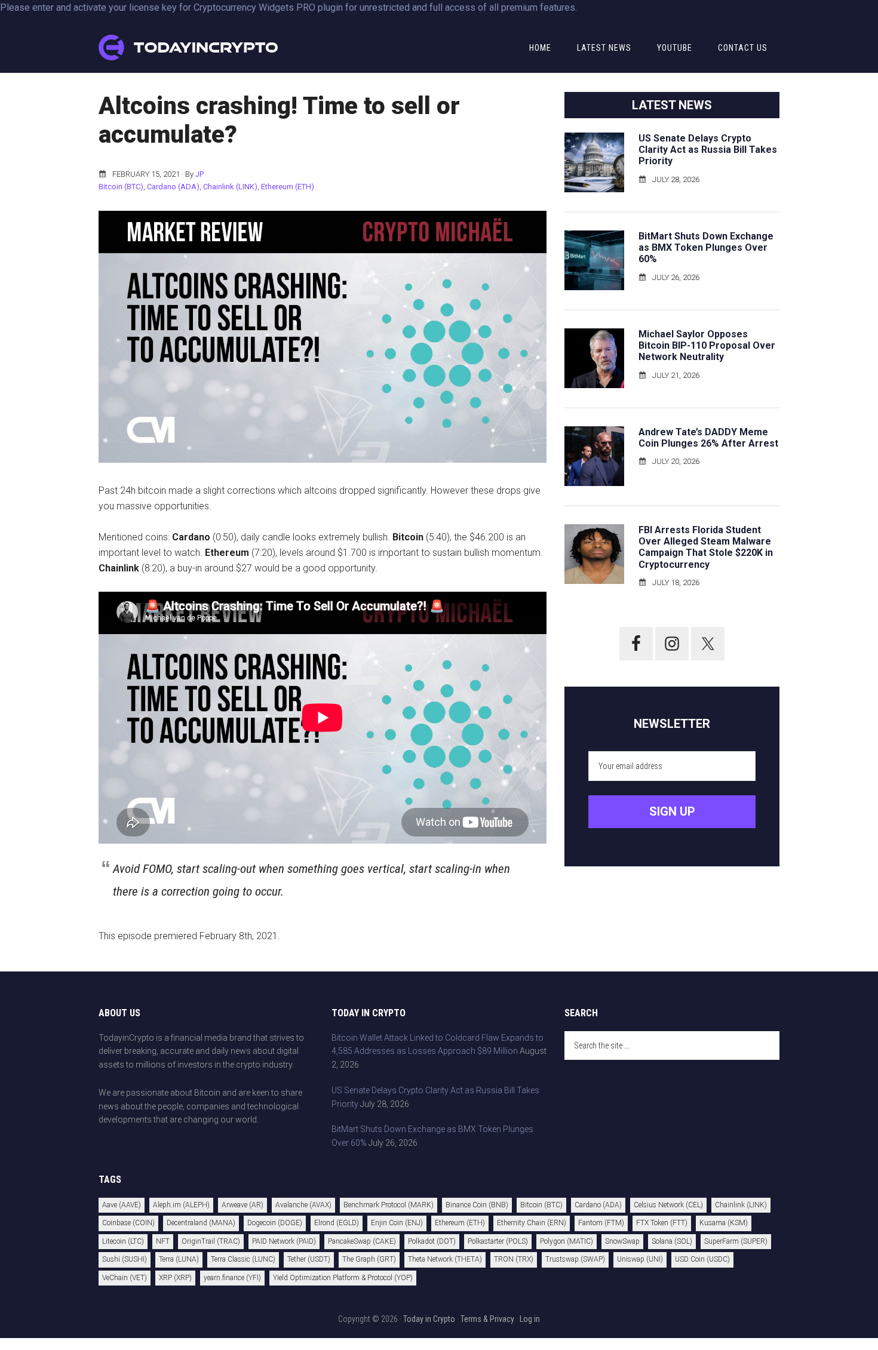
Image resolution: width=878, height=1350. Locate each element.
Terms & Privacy (487, 1319)
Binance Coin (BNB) (477, 1205)
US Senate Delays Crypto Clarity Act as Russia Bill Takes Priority (707, 150)
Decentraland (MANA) (201, 1223)
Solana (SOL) (672, 1241)
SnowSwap (622, 1241)
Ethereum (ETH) (287, 186)
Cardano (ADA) (173, 186)
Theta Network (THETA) (445, 1259)
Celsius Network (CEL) (668, 1205)
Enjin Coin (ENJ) (397, 1223)
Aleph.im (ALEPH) (181, 1205)
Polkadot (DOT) (432, 1241)
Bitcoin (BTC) (121, 186)
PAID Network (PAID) (284, 1241)
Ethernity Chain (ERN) (531, 1223)
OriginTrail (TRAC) (211, 1241)
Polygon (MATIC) (566, 1241)
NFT (163, 1241)
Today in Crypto (429, 1319)
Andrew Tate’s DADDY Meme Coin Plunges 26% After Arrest (708, 437)
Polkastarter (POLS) (498, 1241)
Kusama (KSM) (723, 1223)
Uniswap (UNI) (640, 1259)
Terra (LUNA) (179, 1259)
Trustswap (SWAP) (575, 1259)
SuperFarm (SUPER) (736, 1241)
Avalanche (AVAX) (303, 1205)
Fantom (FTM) (601, 1223)
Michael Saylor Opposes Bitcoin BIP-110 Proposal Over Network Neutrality (706, 345)
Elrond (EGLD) (336, 1223)
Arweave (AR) (242, 1205)
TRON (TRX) (513, 1259)
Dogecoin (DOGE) (274, 1223)
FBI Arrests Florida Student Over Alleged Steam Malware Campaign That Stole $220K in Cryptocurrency (705, 547)
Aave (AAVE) (121, 1205)
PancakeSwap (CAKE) (362, 1241)
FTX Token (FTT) (661, 1223)
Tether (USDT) (308, 1259)
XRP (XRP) (175, 1278)
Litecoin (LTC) (123, 1241)
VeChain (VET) (124, 1278)
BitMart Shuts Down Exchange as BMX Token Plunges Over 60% (705, 247)
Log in (530, 1319)
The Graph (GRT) (369, 1259)
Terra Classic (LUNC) (243, 1259)
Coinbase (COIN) (128, 1223)
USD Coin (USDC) (702, 1259)
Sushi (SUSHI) (124, 1259)
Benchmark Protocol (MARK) (388, 1205)
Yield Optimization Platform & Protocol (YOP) (343, 1278)
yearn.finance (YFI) (232, 1278)
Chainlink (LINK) (230, 186)
